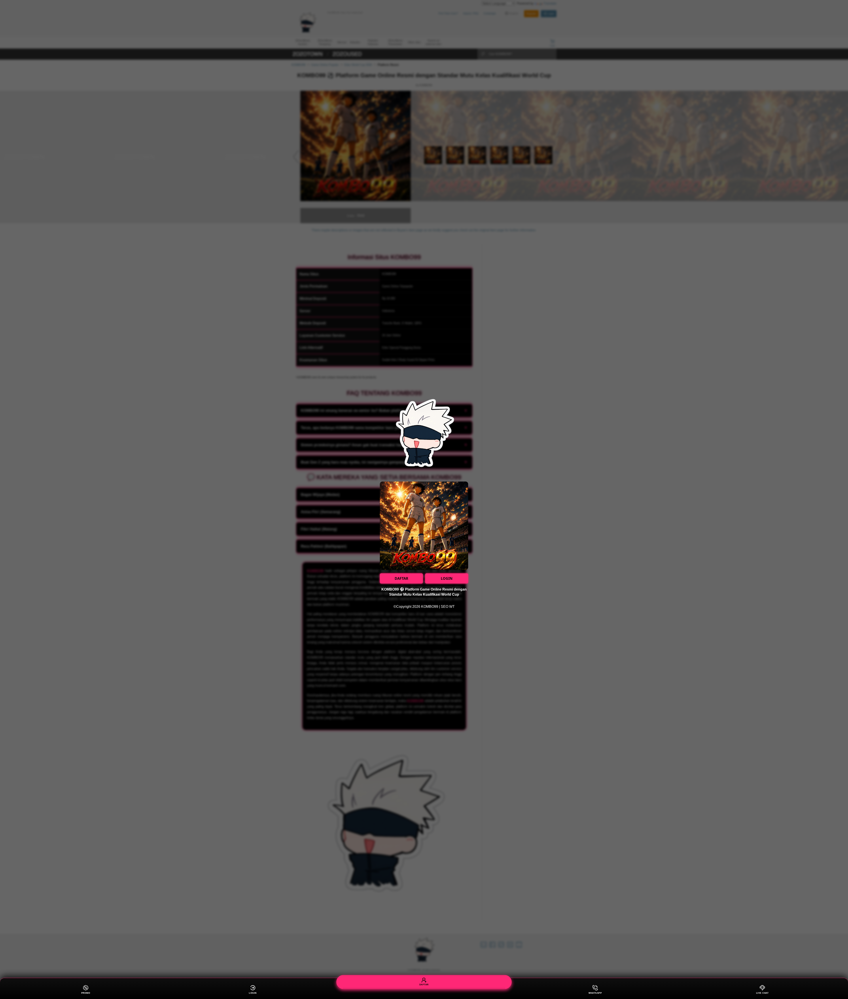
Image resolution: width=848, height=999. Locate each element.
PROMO (85, 993)
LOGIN (446, 578)
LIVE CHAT (762, 993)
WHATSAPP (595, 993)
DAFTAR (401, 578)
